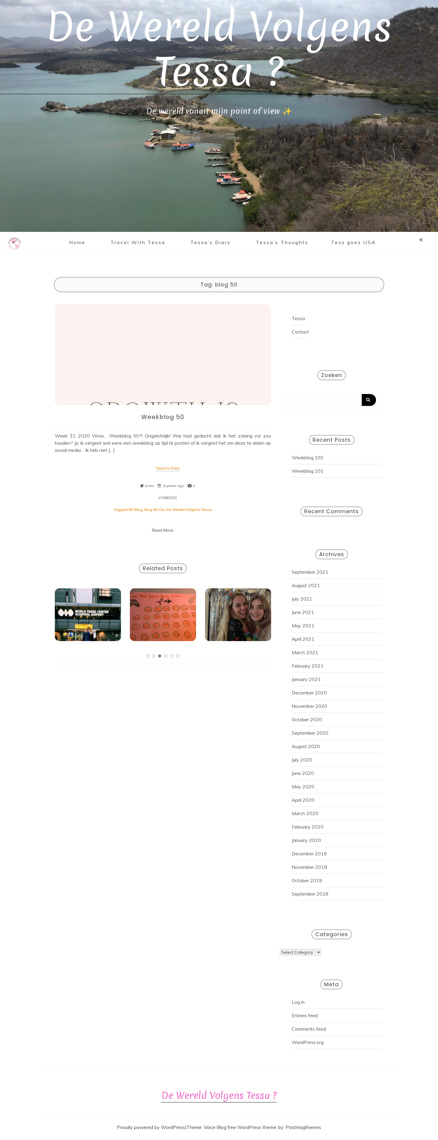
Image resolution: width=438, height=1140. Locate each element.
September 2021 (310, 572)
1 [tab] (147, 655)
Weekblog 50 (162, 417)
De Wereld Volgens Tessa (189, 509)
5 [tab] (171, 655)
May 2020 (303, 787)
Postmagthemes (303, 1127)
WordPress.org (308, 1042)
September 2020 (310, 733)
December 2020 (309, 693)
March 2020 (305, 813)
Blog (138, 509)
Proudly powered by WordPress (151, 1127)
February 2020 (308, 827)
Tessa (298, 318)
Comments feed (309, 1029)
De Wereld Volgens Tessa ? (219, 49)
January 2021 (306, 679)
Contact (300, 332)
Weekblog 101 (308, 471)
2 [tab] (153, 655)
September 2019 (310, 894)
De (161, 509)
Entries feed (305, 1015)
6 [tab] (177, 655)
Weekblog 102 (308, 457)
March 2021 (305, 652)
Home (77, 242)
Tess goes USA (353, 242)
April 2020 (303, 800)
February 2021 (308, 666)
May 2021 (303, 626)
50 (130, 509)
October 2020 (307, 719)
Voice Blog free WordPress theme (240, 1127)
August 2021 (306, 585)
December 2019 (309, 854)
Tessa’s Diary (210, 242)
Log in (298, 1002)
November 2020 (309, 706)
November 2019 (309, 867)
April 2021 (303, 639)
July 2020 (302, 760)
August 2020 (306, 746)
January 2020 (306, 840)
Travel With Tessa (138, 242)
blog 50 (150, 509)
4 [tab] (165, 655)
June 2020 (303, 773)
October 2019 (307, 880)
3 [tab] (159, 655)
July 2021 (302, 599)
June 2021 (303, 612)
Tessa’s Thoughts (282, 242)
